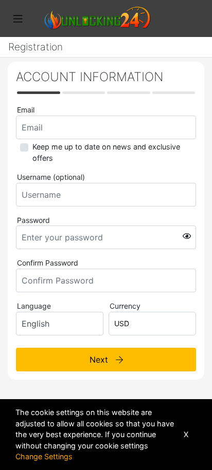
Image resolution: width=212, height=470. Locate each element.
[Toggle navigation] (18, 19)
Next (103, 359)
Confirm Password (47, 262)
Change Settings (44, 456)
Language (34, 306)
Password (33, 220)
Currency (125, 306)
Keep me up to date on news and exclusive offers (106, 152)
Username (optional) (51, 177)
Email (25, 109)
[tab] (38, 92)
